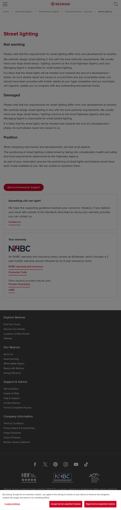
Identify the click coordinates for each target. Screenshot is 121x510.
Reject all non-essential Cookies (100, 504)
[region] (60, 500)
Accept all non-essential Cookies (66, 504)
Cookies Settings (12, 504)
